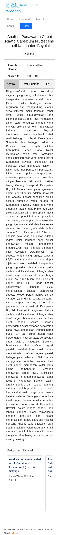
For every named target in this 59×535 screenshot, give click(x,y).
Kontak (11, 26)
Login (26, 26)
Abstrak (11, 84)
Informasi (24, 19)
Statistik (39, 19)
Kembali (29, 53)
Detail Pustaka (30, 84)
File (47, 84)
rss (16, 533)
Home (10, 19)
